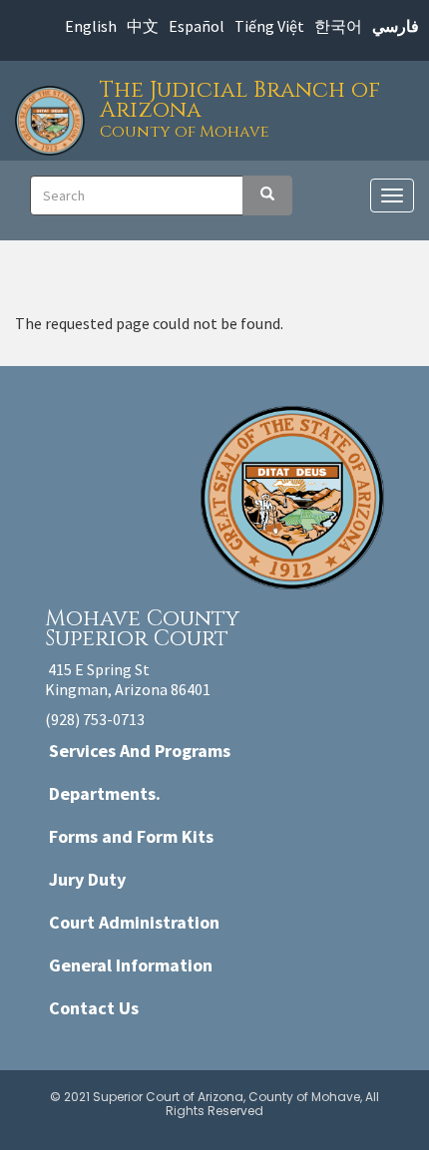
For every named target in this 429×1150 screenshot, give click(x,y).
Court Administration (134, 922)
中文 (143, 26)
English (91, 26)
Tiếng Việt (269, 26)
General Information (131, 965)
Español (196, 26)
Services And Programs (139, 750)
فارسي (395, 26)
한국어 (338, 26)
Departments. (105, 793)
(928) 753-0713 (95, 719)
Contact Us (94, 1007)
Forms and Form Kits (131, 836)
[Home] (55, 115)
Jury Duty (87, 879)
